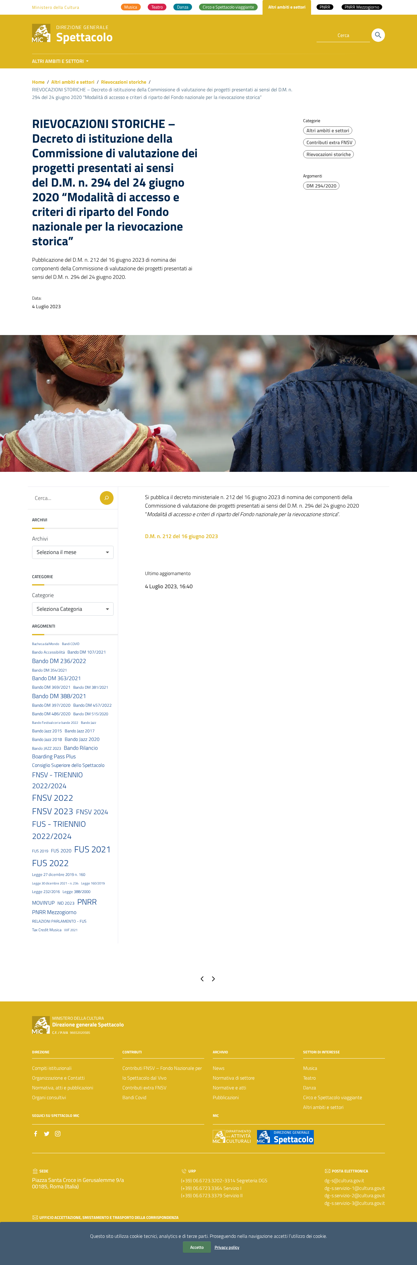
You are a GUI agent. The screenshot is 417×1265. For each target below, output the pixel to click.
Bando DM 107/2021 (86, 652)
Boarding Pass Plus (54, 756)
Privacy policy (227, 1247)
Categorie (43, 595)
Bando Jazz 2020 (82, 739)
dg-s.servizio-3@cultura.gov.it (355, 1203)
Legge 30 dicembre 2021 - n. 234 (55, 883)
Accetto (197, 1247)
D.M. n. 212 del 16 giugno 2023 (181, 536)
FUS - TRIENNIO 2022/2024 (59, 830)
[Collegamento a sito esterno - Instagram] (57, 1133)
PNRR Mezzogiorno (54, 912)
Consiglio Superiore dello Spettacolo (68, 765)
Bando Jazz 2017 (80, 730)
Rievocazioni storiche (123, 82)
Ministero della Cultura (55, 7)
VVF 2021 (71, 930)
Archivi (40, 538)
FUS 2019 (40, 851)
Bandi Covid (134, 1097)
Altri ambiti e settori (72, 82)
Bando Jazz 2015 (47, 730)
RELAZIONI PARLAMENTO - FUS (59, 921)
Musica (310, 1068)
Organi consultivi (49, 1097)
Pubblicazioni (226, 1097)
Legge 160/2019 (93, 883)
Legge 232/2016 (46, 891)
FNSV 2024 (92, 812)
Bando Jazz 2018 (47, 739)
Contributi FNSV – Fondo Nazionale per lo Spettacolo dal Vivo (162, 1072)
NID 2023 (65, 903)
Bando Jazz (88, 722)
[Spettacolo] (41, 32)
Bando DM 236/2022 (59, 660)
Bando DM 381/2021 (90, 687)
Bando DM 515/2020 (90, 714)
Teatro (309, 1077)
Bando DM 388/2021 (59, 696)
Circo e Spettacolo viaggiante (332, 1097)
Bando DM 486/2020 (51, 713)
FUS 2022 (50, 862)
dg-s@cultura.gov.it (344, 1180)
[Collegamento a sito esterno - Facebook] (35, 1133)
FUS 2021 (92, 849)
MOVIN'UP (43, 903)
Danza (309, 1087)
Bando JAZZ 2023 (46, 748)
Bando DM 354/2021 (49, 670)
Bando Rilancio (81, 747)
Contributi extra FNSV (329, 142)
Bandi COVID (70, 643)
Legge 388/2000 (76, 891)
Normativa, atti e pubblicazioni (62, 1087)
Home (38, 82)
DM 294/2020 (321, 185)
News (218, 1068)
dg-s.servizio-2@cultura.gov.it (355, 1195)
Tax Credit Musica (46, 930)
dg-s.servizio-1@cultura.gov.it (355, 1188)
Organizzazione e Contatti (58, 1077)
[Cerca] (378, 35)
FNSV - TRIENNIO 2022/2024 (57, 780)
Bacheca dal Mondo (45, 643)
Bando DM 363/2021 (56, 678)
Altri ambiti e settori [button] (58, 61)
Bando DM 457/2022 (92, 705)
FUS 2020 (61, 850)
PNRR (87, 901)
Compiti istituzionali (51, 1068)
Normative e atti (229, 1087)
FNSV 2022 (52, 797)
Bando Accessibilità (48, 652)
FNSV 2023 (52, 811)
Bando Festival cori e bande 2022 (55, 722)
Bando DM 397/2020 (51, 705)
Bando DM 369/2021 (51, 687)
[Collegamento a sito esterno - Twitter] (46, 1133)
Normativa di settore (234, 1077)
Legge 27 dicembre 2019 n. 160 (58, 874)
